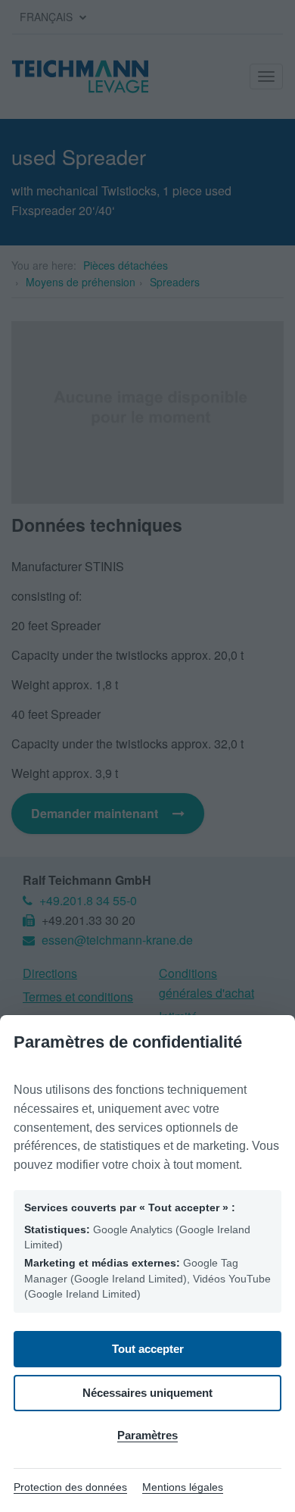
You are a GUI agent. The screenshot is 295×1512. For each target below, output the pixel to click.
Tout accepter (148, 1348)
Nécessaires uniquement (147, 1392)
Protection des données (70, 1487)
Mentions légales (182, 1487)
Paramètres (147, 1435)
